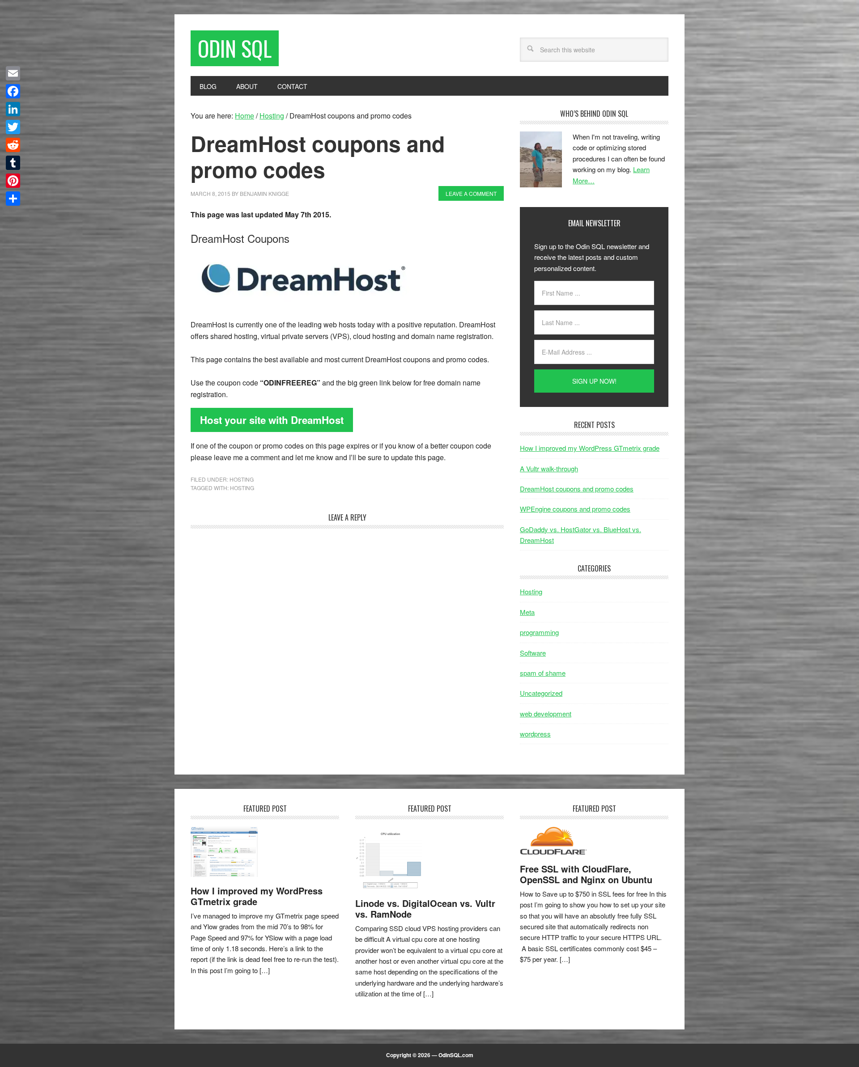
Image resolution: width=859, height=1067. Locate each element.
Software (533, 652)
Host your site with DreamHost (272, 420)
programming (539, 632)
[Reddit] (13, 145)
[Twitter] (13, 127)
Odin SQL (235, 48)
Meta (527, 612)
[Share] (13, 198)
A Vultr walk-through (549, 468)
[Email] (13, 73)
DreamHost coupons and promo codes (577, 488)
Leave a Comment (471, 193)
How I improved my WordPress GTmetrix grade (589, 448)
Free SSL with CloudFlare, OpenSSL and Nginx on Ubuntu (586, 874)
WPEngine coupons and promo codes (575, 508)
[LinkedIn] (13, 109)
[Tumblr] (13, 163)
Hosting (242, 479)
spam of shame (543, 672)
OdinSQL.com (455, 1055)
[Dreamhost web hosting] (302, 301)
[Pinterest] (13, 181)
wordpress (535, 733)
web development (545, 713)
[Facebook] (13, 91)
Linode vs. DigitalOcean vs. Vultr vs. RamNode (425, 908)
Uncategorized (541, 693)
